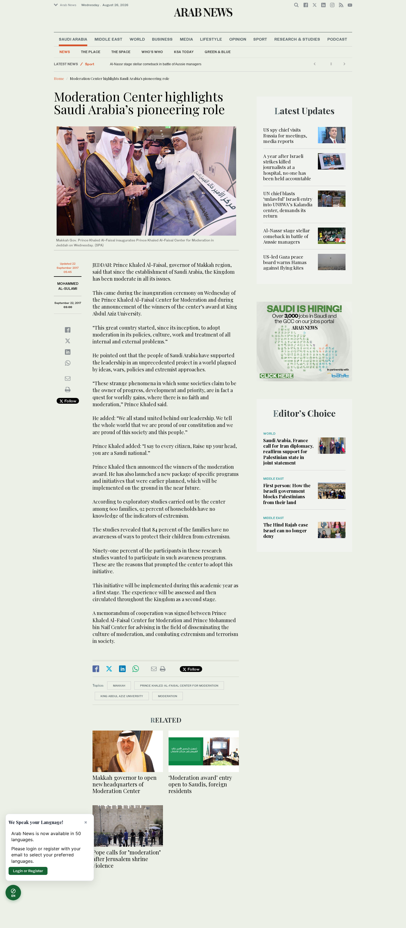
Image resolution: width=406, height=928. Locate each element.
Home (59, 78)
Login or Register (28, 871)
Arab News (68, 5)
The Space (120, 52)
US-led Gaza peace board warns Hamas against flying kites (154, 64)
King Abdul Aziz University (122, 696)
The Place (90, 52)
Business (162, 39)
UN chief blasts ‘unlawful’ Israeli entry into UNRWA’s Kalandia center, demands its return (287, 204)
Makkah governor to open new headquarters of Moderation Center (125, 784)
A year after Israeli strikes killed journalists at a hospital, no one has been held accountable (287, 167)
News (64, 52)
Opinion (237, 39)
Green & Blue (218, 52)
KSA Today (184, 52)
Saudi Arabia (73, 39)
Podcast (337, 39)
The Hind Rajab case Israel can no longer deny (285, 530)
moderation (167, 696)
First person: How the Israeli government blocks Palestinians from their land (286, 493)
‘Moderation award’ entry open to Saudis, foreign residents (200, 784)
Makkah (119, 685)
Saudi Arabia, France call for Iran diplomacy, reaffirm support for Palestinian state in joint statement (288, 451)
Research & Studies (297, 39)
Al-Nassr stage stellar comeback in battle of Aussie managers (286, 236)
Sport (260, 39)
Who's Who (152, 52)
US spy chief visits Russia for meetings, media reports (285, 135)
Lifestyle (211, 39)
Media (186, 39)
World (137, 39)
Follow (69, 400)
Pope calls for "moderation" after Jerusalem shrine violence (127, 858)
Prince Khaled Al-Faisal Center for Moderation (179, 685)
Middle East (108, 39)
